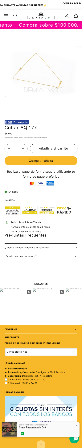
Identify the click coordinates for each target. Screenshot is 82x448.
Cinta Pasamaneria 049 (32, 425)
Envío (21, 137)
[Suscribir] (74, 352)
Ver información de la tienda (26, 231)
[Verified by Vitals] (22, 431)
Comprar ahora (41, 161)
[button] (6, 15)
